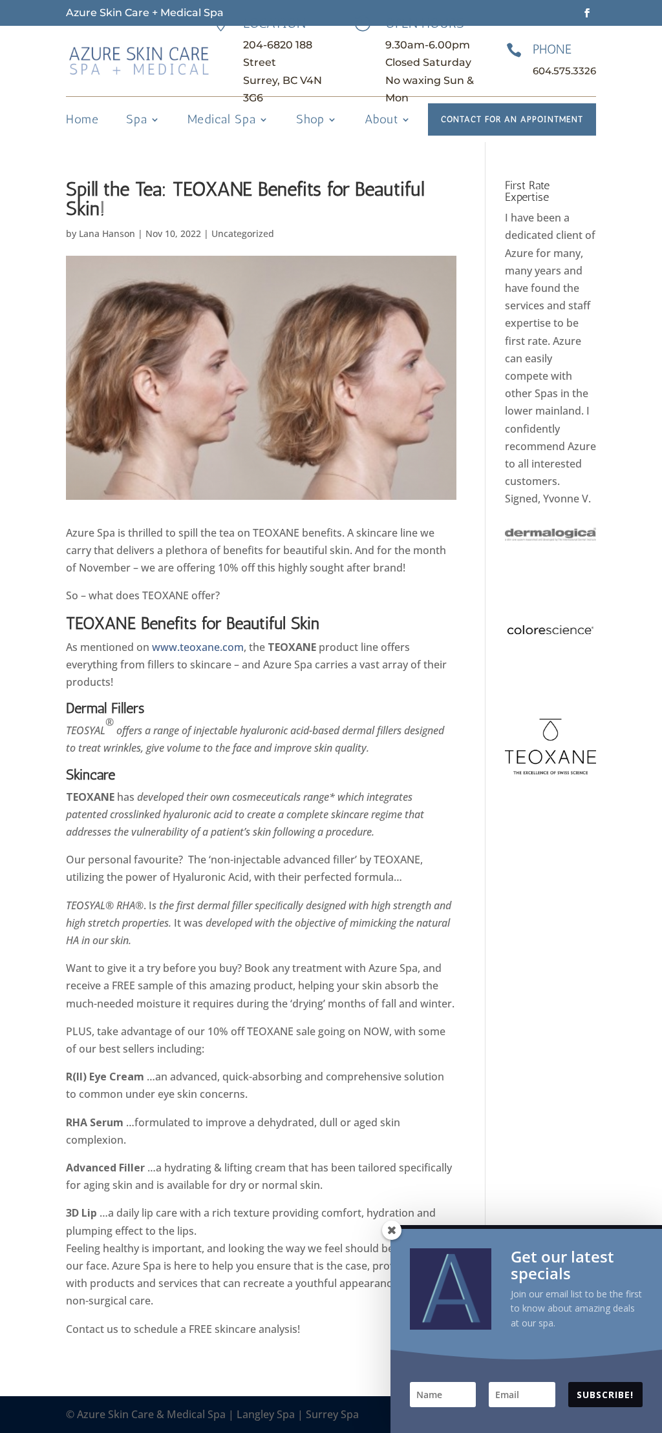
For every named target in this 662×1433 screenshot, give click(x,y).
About (381, 121)
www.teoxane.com (198, 647)
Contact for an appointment (512, 119)
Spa (136, 121)
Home (82, 121)
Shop (310, 121)
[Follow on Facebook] (587, 13)
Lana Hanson (107, 233)
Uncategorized (242, 233)
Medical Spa (221, 121)
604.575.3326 (564, 71)
